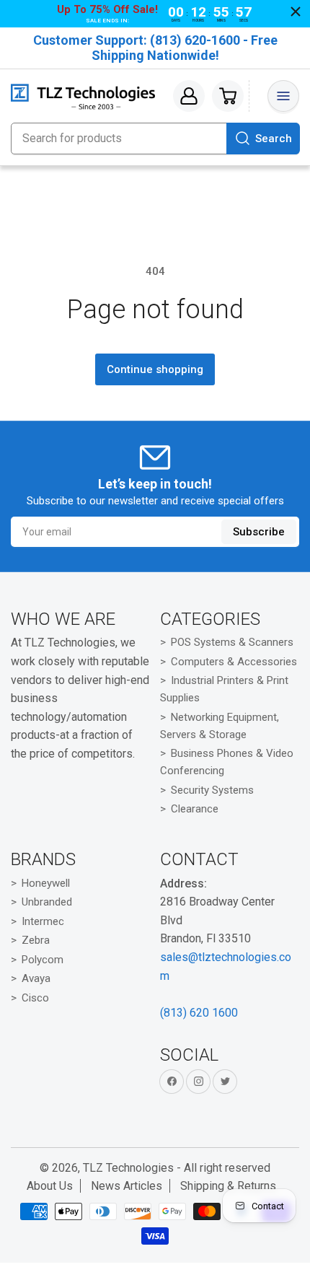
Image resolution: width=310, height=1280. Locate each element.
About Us (50, 1186)
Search (273, 138)
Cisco (35, 997)
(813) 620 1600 (199, 1013)
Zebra (36, 940)
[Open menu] (283, 96)
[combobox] (155, 138)
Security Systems (212, 790)
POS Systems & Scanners (232, 642)
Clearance (194, 808)
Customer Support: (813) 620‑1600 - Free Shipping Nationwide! (155, 47)
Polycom (42, 959)
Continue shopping (155, 369)
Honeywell (46, 883)
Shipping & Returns (228, 1186)
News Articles (126, 1186)
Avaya (36, 978)
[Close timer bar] (295, 11)
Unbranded (47, 901)
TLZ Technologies (128, 1168)
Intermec (43, 921)
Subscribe (259, 531)
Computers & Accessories (234, 661)
